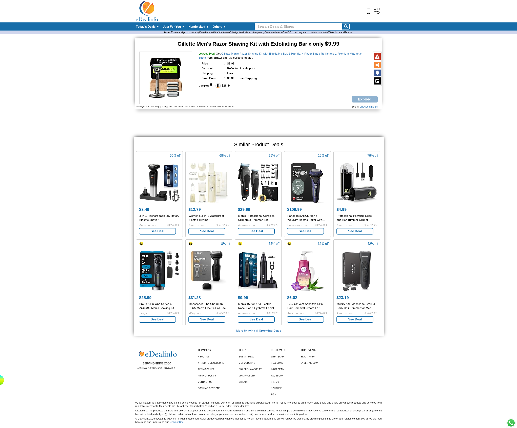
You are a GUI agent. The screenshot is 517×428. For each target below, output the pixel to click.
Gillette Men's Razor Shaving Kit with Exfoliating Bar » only (258, 44)
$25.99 (145, 297)
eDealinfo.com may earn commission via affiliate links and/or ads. (317, 32)
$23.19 (342, 297)
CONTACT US (205, 382)
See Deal (157, 231)
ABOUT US (203, 357)
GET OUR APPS (247, 363)
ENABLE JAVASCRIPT (250, 369)
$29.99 (244, 209)
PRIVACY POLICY (207, 376)
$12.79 (194, 209)
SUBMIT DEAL (246, 357)
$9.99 (243, 297)
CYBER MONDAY (309, 363)
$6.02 (292, 297)
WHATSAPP (277, 357)
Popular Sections (209, 388)
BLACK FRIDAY (309, 357)
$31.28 (194, 297)
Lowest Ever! (207, 53)
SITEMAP (244, 382)
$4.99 (341, 209)
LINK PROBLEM (247, 376)
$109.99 (294, 209)
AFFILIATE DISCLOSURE (211, 363)
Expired (364, 99)
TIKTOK (275, 382)
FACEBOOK (277, 376)
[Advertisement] (267, 11)
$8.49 (144, 209)
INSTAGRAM (277, 369)
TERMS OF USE (206, 369)
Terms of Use (176, 422)
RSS (273, 394)
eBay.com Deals (369, 106)
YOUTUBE (276, 388)
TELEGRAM (277, 363)
